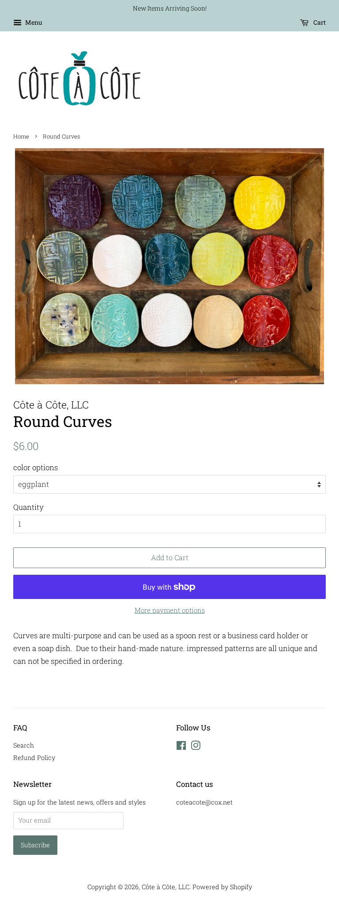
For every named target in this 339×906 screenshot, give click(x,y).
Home (21, 136)
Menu (33, 22)
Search (23, 745)
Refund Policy (34, 757)
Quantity (28, 507)
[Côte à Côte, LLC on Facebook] (181, 747)
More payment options (170, 610)
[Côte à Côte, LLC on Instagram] (195, 747)
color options (35, 467)
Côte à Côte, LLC (165, 887)
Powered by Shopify (222, 887)
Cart (319, 22)
